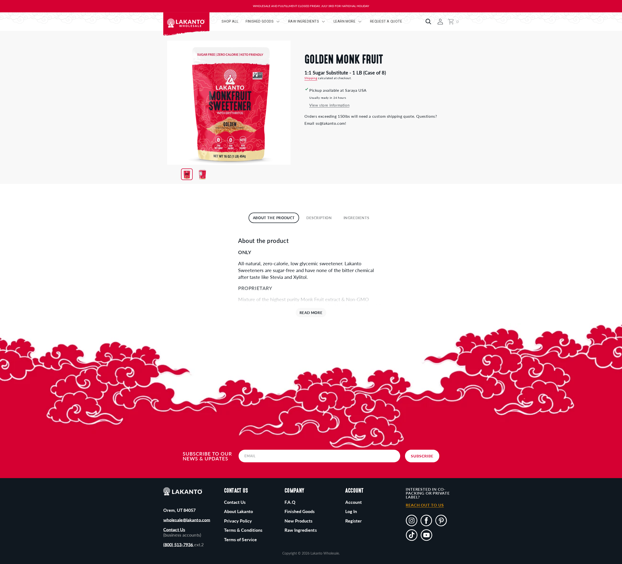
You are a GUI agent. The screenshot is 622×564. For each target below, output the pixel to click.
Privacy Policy (238, 520)
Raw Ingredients (301, 530)
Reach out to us (425, 505)
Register (353, 520)
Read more (311, 312)
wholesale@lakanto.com (186, 520)
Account (353, 502)
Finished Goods (300, 511)
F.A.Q (290, 502)
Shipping (310, 78)
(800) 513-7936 (178, 544)
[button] (427, 21)
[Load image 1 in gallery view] (187, 174)
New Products (298, 520)
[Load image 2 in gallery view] (202, 174)
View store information (329, 105)
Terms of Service (240, 539)
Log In (351, 511)
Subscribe (422, 456)
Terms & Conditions (243, 530)
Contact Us (174, 529)
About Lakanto (238, 511)
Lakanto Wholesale (325, 553)
